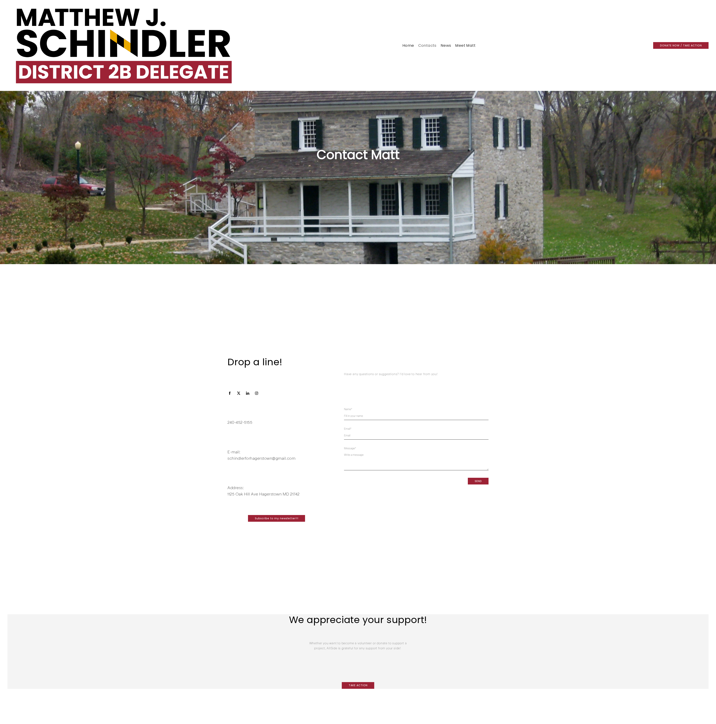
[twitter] (238, 393)
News (446, 45)
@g (275, 459)
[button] (681, 45)
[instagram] (256, 393)
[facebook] (229, 393)
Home (408, 45)
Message (350, 448)
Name (348, 409)
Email (347, 429)
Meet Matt (465, 45)
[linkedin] (247, 393)
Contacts (427, 45)
